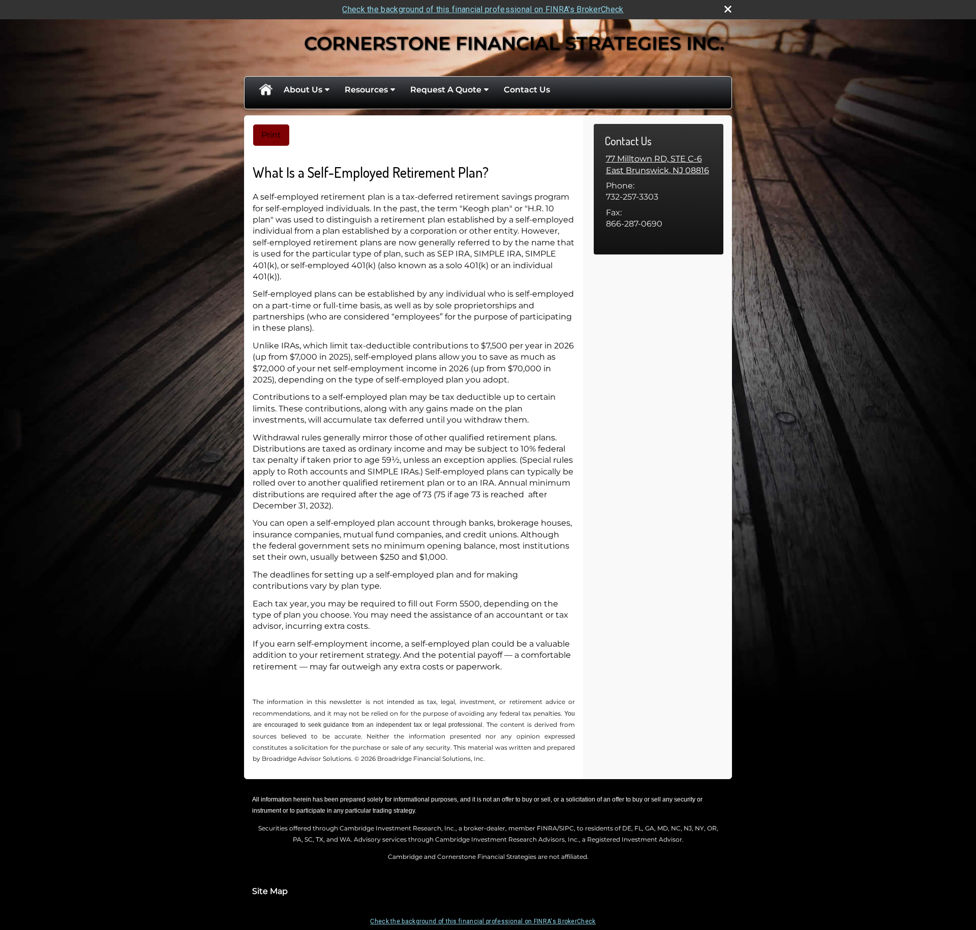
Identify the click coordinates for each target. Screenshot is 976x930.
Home (265, 90)
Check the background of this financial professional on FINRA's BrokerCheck (482, 9)
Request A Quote (445, 89)
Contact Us (527, 89)
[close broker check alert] (728, 9)
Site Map (270, 891)
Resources (366, 89)
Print (271, 135)
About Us (303, 89)
